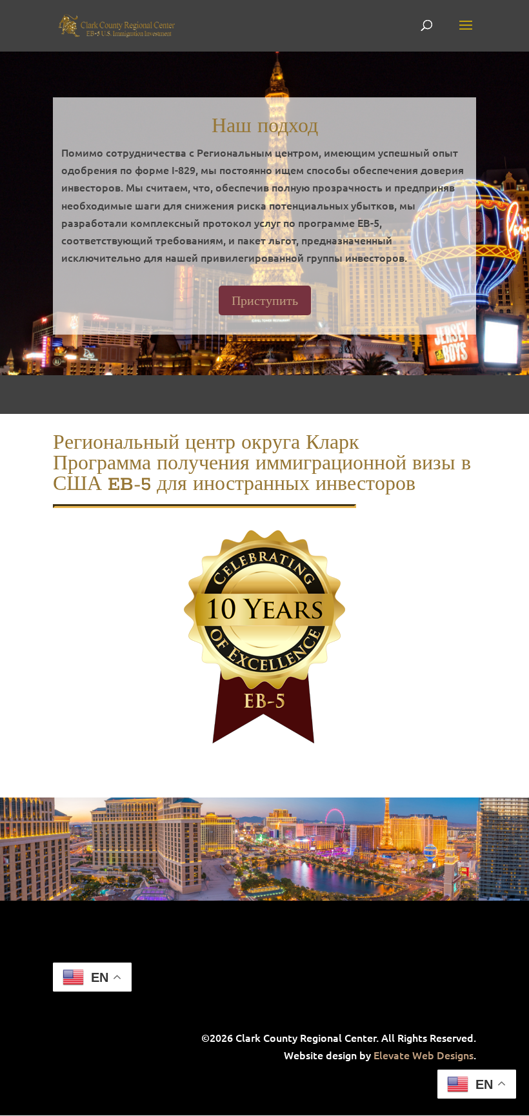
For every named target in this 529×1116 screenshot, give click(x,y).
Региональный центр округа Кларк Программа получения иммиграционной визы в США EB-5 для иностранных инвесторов (262, 464)
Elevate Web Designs (424, 1055)
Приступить (265, 300)
